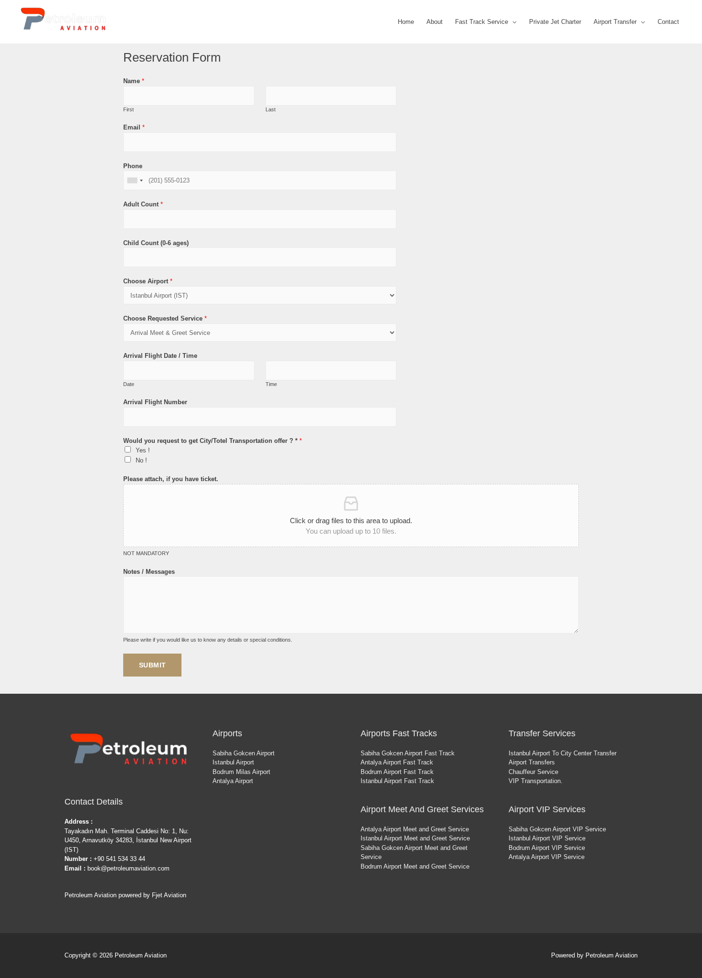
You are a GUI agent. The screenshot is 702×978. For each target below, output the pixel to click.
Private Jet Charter (555, 21)
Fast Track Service (481, 21)
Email (134, 127)
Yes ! (143, 450)
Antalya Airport (233, 781)
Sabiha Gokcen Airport (244, 753)
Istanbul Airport (233, 762)
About (434, 21)
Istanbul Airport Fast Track (397, 781)
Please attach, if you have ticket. (170, 479)
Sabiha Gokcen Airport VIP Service (557, 829)
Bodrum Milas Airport (241, 771)
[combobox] (135, 180)
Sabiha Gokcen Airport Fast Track (408, 753)
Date (128, 384)
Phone (132, 166)
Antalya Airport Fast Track (397, 762)
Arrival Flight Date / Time (160, 355)
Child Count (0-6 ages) (156, 243)
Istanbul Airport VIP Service (547, 838)
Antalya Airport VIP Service (547, 856)
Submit (152, 665)
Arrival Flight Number (155, 402)
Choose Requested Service (165, 318)
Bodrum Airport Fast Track (397, 771)
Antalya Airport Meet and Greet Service (415, 829)
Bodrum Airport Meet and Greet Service (415, 866)
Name (133, 81)
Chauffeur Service (533, 771)
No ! (141, 460)
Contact (668, 21)
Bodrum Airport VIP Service (547, 847)
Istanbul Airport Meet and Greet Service (415, 838)
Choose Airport (147, 281)
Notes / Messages (149, 571)
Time (271, 384)
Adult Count (143, 204)
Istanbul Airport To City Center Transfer (563, 753)
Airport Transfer (615, 21)
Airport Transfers (532, 762)
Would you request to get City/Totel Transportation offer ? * (212, 440)
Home (406, 21)
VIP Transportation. (536, 781)
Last (271, 109)
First (128, 109)
